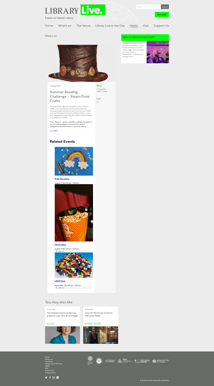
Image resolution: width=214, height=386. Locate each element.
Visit (146, 25)
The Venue (83, 25)
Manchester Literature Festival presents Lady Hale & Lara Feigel (62, 314)
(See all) (61, 251)
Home (49, 25)
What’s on (64, 25)
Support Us (161, 25)
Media (134, 25)
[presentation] (74, 161)
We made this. (163, 380)
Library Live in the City (110, 25)
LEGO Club (60, 281)
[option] (81, 63)
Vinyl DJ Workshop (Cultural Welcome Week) (98, 314)
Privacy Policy (50, 373)
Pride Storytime (62, 179)
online (64, 124)
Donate (161, 14)
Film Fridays (60, 244)
